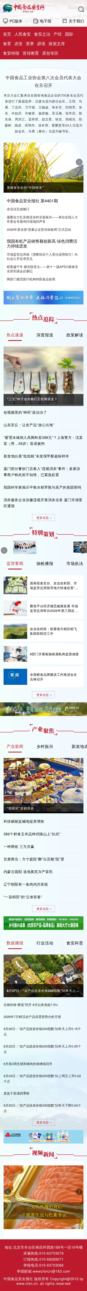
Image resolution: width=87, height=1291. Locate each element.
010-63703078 (51, 1253)
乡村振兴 (44, 746)
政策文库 (57, 43)
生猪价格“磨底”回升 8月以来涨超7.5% (31, 1004)
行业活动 (44, 943)
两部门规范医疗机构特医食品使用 (31, 279)
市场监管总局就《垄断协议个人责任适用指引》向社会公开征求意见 (42, 256)
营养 (30, 43)
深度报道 (44, 335)
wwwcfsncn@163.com (51, 1271)
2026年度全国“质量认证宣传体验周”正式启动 (39, 229)
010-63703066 (51, 1265)
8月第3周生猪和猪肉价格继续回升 (28, 1063)
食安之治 (42, 34)
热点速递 (15, 335)
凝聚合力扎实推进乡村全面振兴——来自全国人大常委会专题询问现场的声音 (42, 219)
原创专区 (50, 53)
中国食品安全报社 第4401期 (32, 200)
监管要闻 (15, 563)
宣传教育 (31, 53)
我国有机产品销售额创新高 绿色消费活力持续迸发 (42, 243)
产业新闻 (15, 746)
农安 (18, 43)
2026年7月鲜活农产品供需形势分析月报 (32, 1016)
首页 (7, 34)
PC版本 (16, 21)
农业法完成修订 (18, 209)
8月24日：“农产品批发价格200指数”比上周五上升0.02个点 (42, 1078)
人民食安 (22, 34)
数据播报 (15, 943)
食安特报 (11, 53)
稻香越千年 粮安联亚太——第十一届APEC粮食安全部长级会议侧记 (42, 268)
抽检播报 (44, 563)
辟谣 (41, 43)
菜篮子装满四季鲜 (16, 1093)
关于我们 (76, 21)
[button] (7, 162)
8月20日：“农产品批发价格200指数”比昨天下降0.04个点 (42, 1108)
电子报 (45, 21)
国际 (69, 34)
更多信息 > (44, 517)
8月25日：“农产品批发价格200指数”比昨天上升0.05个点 (42, 1049)
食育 (7, 43)
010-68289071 (51, 1259)
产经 (58, 34)
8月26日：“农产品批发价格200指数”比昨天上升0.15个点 (42, 1031)
